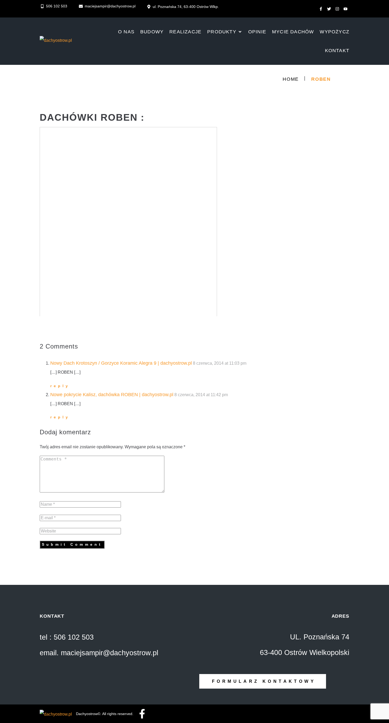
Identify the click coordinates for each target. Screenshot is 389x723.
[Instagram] (337, 9)
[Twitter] (329, 9)
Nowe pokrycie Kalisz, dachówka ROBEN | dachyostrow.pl (111, 394)
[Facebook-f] (321, 9)
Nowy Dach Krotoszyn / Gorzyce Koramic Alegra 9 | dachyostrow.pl (121, 363)
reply (60, 386)
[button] (224, 31)
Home (291, 79)
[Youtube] (345, 9)
